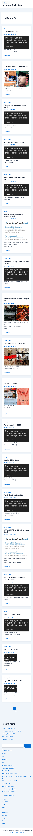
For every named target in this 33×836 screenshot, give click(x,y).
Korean (5, 102)
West (5, 295)
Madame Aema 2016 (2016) (14, 142)
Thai (3, 821)
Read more (7, 55)
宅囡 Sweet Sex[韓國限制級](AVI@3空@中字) (14, 215)
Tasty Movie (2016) (11, 32)
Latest (9, 102)
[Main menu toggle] (29, 4)
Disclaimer (5, 754)
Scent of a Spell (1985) (12, 614)
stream (5, 28)
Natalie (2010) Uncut (11, 460)
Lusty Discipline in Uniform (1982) (16, 67)
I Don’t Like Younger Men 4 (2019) (11, 731)
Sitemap (4, 759)
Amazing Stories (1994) (8, 734)
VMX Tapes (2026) (7, 736)
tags (3, 762)
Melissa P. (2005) (10, 383)
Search (4, 743)
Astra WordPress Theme (17, 832)
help (3, 756)
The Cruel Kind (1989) (8, 739)
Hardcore (4, 799)
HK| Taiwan (5, 801)
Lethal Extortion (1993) (8, 728)
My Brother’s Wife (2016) (13, 681)
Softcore (4, 815)
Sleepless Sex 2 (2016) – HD (14, 343)
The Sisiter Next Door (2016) (14, 495)
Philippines (5, 812)
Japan (5, 63)
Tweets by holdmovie (8, 795)
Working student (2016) (12, 425)
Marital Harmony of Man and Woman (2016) (14, 578)
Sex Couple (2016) (11, 649)
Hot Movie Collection (12, 5)
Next (16, 711)
